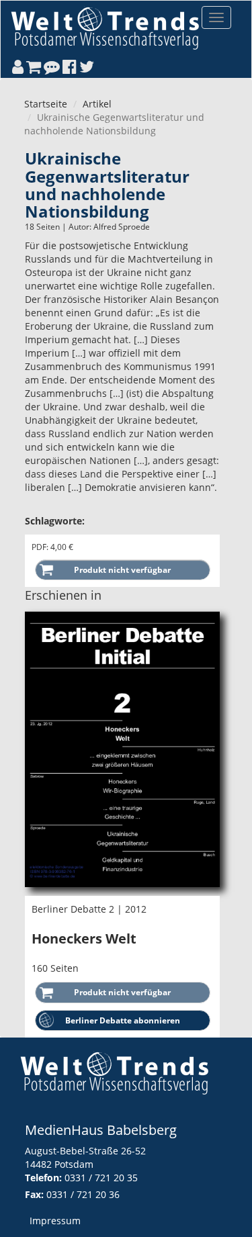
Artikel (97, 103)
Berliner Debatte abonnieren (122, 1020)
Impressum (55, 1220)
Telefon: (43, 1177)
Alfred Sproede (121, 226)
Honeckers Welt (84, 938)
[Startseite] (105, 28)
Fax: (34, 1194)
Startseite (45, 103)
